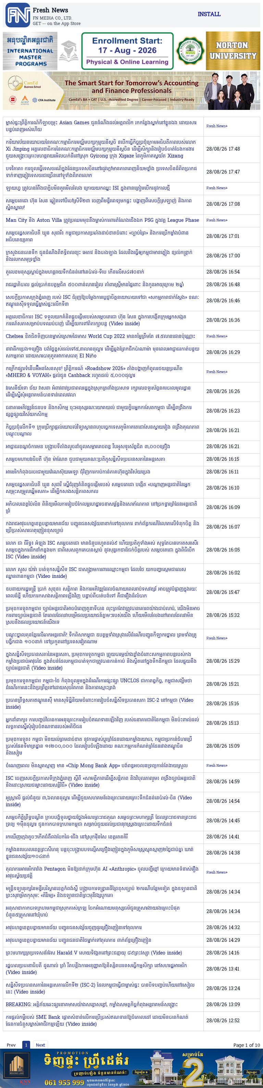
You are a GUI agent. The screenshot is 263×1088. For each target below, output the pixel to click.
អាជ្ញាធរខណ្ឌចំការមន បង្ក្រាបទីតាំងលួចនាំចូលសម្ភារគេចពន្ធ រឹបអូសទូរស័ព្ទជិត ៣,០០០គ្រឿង (88, 447)
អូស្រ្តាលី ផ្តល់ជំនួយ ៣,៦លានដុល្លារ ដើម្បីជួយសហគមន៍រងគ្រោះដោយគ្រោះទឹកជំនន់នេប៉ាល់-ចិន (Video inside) (99, 802)
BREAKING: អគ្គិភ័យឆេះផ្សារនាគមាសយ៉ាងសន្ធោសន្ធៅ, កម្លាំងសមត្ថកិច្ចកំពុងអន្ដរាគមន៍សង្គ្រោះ (92, 1005)
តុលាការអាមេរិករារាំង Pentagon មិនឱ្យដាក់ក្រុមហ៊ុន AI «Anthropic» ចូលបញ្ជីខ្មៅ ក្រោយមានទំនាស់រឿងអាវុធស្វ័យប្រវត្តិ (102, 873)
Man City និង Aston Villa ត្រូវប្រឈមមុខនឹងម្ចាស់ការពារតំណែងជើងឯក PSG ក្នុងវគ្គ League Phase (102, 220)
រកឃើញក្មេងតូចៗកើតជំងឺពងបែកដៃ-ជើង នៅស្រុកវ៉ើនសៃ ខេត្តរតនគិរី (67, 837)
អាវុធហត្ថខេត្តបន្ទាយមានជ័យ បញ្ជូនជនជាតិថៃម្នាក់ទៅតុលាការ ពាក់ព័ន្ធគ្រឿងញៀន (78, 940)
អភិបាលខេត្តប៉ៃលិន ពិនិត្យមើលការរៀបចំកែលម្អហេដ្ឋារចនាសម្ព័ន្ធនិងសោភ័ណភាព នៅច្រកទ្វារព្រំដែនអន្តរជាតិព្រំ (101, 508)
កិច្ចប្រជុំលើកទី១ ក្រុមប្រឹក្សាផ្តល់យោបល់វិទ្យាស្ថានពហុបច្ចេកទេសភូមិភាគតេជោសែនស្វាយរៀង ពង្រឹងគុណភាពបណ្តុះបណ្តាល (102, 431)
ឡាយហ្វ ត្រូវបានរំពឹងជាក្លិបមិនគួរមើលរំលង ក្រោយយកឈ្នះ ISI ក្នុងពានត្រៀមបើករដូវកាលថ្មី (88, 188)
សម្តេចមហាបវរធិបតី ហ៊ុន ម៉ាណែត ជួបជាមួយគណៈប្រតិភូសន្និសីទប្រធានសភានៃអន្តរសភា (85, 459)
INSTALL (209, 15)
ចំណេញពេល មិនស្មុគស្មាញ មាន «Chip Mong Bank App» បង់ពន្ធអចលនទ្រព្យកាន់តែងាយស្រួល (97, 766)
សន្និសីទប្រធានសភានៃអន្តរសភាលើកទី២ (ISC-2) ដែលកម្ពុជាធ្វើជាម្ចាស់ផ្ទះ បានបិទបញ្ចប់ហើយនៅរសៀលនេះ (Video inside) (100, 989)
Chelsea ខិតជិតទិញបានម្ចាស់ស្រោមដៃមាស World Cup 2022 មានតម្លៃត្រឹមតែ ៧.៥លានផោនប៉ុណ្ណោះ (100, 336)
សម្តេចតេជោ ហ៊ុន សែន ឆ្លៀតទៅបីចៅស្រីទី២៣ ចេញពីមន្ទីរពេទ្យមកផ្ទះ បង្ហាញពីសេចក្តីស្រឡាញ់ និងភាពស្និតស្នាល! (99, 205)
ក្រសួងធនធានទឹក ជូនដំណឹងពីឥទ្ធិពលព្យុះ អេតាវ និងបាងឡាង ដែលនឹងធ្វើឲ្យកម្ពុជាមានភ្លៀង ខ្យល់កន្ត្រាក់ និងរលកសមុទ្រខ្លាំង (99, 256)
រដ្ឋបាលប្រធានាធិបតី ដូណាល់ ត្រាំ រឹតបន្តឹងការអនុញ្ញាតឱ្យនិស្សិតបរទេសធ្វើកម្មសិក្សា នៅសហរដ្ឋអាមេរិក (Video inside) (96, 969)
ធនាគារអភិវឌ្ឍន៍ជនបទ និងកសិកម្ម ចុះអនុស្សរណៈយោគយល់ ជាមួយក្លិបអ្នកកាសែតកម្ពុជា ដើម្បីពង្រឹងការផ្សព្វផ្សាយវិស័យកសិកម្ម (99, 411)
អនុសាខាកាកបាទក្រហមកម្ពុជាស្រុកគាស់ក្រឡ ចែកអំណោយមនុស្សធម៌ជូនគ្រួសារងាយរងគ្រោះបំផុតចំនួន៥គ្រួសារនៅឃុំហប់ (93, 912)
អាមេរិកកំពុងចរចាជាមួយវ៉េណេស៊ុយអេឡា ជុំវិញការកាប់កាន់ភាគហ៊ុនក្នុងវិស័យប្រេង (78, 472)
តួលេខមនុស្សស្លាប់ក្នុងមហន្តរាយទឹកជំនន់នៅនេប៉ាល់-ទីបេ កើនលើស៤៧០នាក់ (75, 272)
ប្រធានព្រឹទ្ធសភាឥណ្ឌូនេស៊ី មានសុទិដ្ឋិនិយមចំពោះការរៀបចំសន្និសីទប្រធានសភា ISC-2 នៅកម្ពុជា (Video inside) (99, 704)
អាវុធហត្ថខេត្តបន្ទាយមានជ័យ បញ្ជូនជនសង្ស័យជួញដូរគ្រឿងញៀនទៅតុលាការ (74, 928)
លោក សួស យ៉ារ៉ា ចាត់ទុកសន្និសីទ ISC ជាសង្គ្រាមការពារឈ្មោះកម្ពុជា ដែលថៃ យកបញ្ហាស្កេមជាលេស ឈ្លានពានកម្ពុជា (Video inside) (96, 573)
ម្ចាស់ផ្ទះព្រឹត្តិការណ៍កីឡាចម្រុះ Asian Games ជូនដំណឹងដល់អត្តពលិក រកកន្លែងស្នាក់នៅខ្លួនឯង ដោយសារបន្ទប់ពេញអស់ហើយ (101, 126)
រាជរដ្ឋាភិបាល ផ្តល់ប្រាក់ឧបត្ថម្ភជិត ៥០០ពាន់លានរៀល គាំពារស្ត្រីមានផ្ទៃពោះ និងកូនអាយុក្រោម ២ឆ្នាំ (95, 285)
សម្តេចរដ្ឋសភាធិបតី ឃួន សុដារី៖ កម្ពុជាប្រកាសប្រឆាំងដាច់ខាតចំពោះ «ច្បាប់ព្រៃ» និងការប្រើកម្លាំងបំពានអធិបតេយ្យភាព (97, 237)
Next (40, 1045)
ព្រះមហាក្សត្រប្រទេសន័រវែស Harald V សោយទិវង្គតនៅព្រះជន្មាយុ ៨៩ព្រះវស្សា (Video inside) (94, 953)
